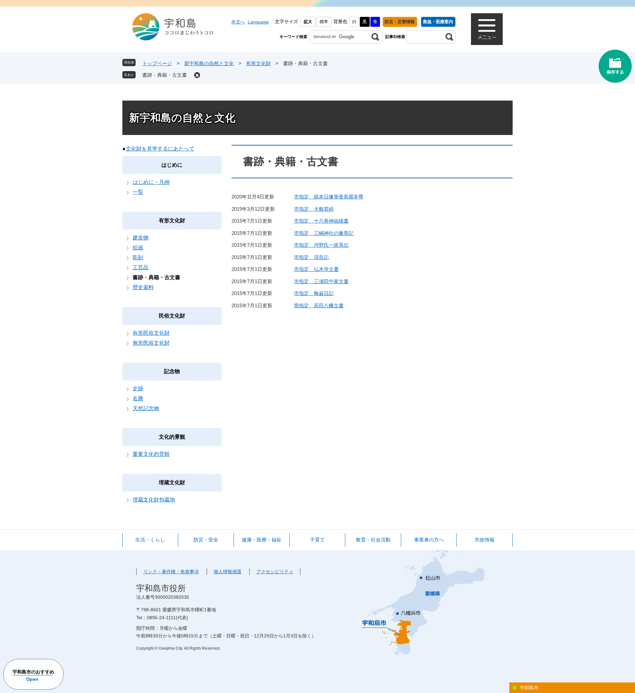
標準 (323, 21)
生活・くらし (150, 539)
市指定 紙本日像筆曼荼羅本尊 (328, 196)
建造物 (140, 237)
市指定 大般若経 (314, 209)
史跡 (138, 388)
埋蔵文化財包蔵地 (154, 499)
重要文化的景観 (151, 454)
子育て (317, 539)
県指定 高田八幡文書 (319, 305)
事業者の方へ (429, 539)
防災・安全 (205, 539)
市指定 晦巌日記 (314, 293)
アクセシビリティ (274, 571)
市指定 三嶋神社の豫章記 (324, 233)
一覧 (138, 192)
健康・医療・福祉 (261, 539)
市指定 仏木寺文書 (316, 269)
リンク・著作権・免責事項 (171, 571)
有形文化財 (258, 63)
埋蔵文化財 (172, 482)
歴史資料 (143, 287)
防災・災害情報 (400, 21)
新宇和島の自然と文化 (209, 63)
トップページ (157, 63)
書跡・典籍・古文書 (164, 75)
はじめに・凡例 (151, 182)
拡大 (308, 21)
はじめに (172, 165)
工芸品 (140, 267)
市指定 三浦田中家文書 (321, 281)
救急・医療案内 (438, 21)
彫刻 (138, 257)
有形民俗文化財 (151, 333)
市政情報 (484, 539)
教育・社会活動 (373, 539)
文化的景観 (172, 437)
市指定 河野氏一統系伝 (321, 245)
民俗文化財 (172, 316)
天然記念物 (146, 408)
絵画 (138, 247)
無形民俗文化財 (151, 343)
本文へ (238, 21)
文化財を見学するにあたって (160, 149)
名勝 (138, 398)
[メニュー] (487, 29)
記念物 (172, 371)
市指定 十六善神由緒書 (321, 221)
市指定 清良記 (311, 257)
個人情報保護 (227, 571)
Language (258, 21)
